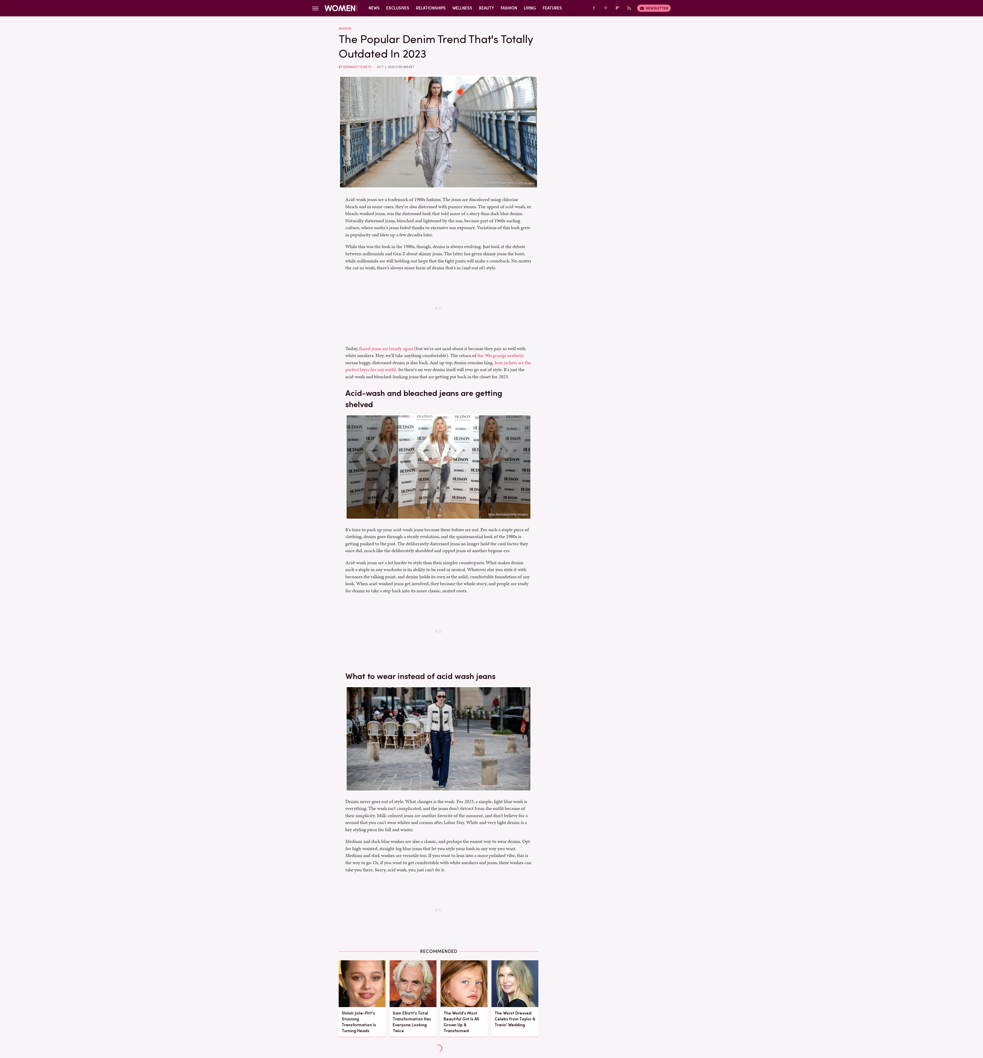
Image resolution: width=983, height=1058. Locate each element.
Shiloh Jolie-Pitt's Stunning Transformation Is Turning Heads (359, 1022)
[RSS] (629, 8)
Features (552, 8)
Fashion (509, 8)
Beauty (486, 8)
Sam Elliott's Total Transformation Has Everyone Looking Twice (412, 1022)
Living (530, 8)
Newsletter (657, 8)
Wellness (462, 8)
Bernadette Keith (357, 67)
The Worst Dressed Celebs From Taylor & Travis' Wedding (515, 1019)
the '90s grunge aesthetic (500, 355)
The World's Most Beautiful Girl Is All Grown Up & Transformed (461, 1022)
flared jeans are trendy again (386, 348)
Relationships (431, 8)
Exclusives (397, 8)
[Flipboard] (617, 8)
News (374, 8)
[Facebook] (594, 8)
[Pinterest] (606, 8)
